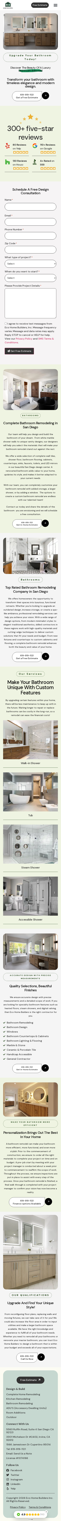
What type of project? (19, 257)
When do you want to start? (22, 271)
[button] (55, 5)
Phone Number (14, 229)
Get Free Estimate (20, 351)
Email (8, 215)
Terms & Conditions (40, 1507)
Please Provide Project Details (23, 286)
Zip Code (11, 243)
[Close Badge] (46, 1511)
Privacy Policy (24, 338)
